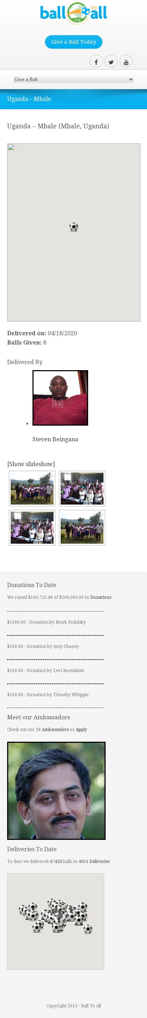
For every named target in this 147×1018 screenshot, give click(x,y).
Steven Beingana (55, 439)
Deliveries (100, 861)
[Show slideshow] (31, 464)
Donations (100, 597)
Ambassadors (55, 729)
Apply (81, 729)
